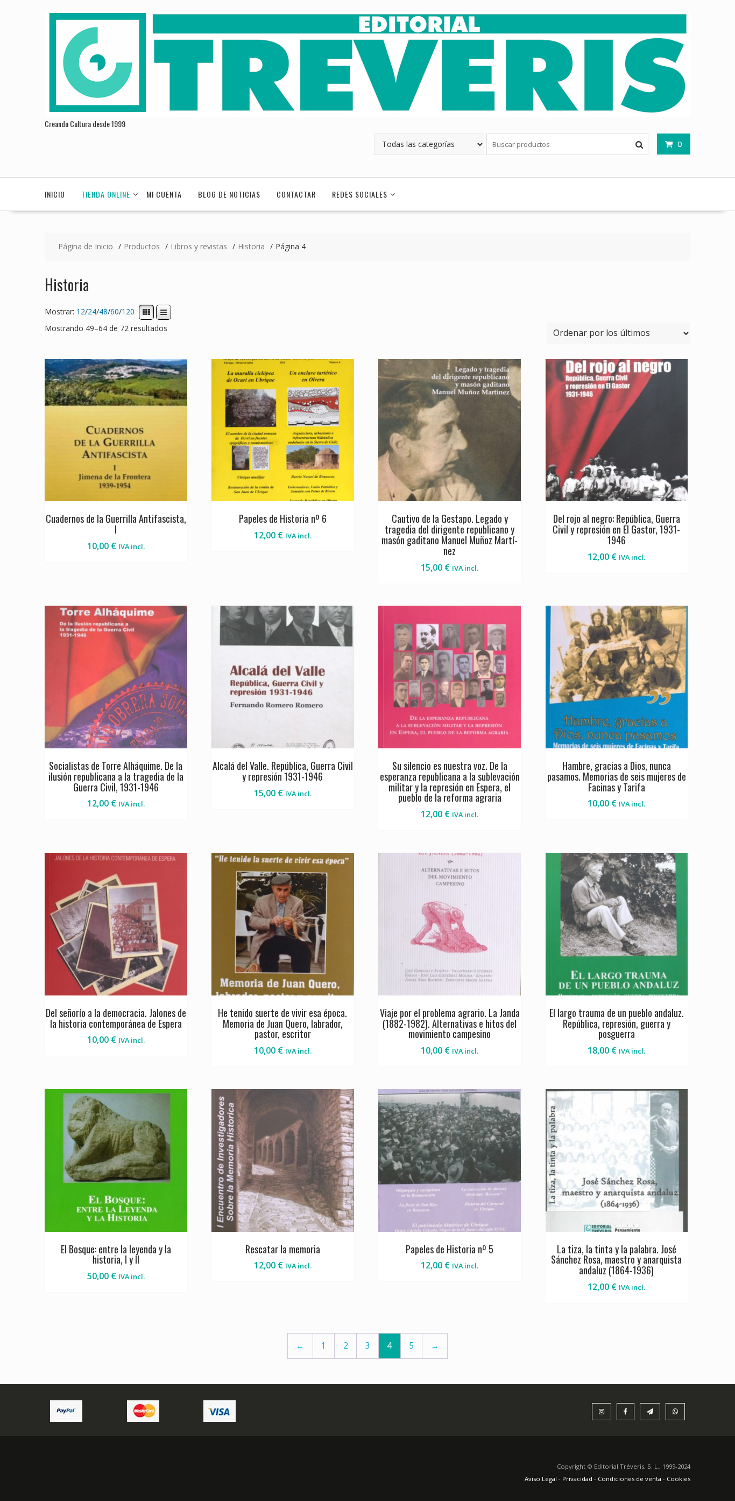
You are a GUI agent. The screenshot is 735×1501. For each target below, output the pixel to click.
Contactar (296, 194)
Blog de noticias (229, 194)
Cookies (678, 1479)
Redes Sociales (359, 194)
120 (128, 312)
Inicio (55, 194)
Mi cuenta (164, 194)
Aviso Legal (542, 1479)
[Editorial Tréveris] (367, 114)
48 (103, 312)
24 (92, 312)
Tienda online (105, 194)
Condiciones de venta (629, 1479)
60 (114, 312)
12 (80, 312)
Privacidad (577, 1479)
